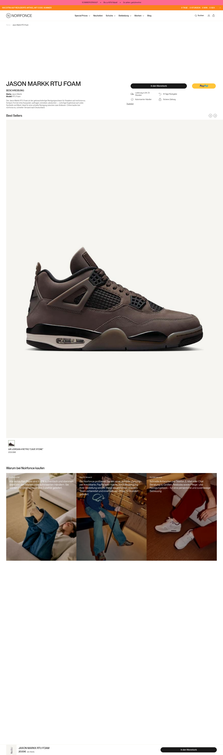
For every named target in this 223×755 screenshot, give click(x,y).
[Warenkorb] (214, 15)
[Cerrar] (220, 8)
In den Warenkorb (159, 86)
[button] (204, 86)
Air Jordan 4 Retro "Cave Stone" (25, 449)
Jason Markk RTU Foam (21, 25)
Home (8, 25)
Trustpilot (130, 104)
